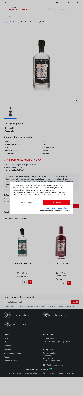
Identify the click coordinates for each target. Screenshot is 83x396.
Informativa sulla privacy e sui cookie (57, 208)
